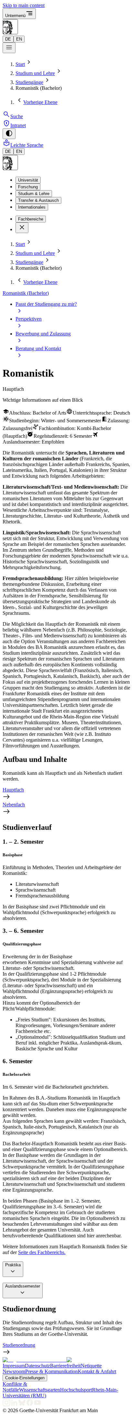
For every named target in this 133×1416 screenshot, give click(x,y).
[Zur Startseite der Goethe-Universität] (34, 1360)
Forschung (28, 186)
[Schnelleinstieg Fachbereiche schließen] (21, 227)
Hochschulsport (76, 1390)
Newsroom (14, 1371)
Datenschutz (37, 1365)
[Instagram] (6, 1404)
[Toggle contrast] (9, 133)
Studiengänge (29, 82)
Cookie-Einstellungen (25, 1377)
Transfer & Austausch (38, 200)
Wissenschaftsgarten (39, 1390)
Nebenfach (14, 804)
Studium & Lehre (33, 193)
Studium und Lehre (35, 73)
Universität (28, 180)
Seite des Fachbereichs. (42, 1252)
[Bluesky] (22, 1404)
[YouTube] (37, 1404)
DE (8, 39)
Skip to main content (24, 5)
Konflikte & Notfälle (15, 1387)
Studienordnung (19, 1345)
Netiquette (91, 1365)
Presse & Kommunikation (51, 1371)
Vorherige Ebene (40, 102)
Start (20, 64)
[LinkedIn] (14, 1404)
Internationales (32, 207)
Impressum (14, 1365)
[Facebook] (30, 1404)
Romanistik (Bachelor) (26, 293)
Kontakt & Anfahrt (97, 1371)
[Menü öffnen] (9, 47)
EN (19, 39)
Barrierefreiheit (65, 1365)
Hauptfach (13, 789)
